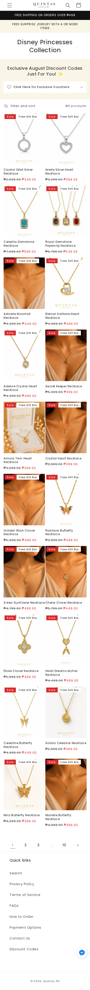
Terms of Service (25, 894)
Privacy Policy (22, 884)
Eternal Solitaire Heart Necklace (62, 316)
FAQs (14, 905)
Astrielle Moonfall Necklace (17, 316)
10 (64, 845)
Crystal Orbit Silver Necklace (18, 171)
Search (16, 873)
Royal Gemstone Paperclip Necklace (60, 243)
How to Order (21, 916)
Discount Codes (24, 949)
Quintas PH (51, 981)
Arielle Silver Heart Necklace (59, 171)
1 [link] (12, 845)
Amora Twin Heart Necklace (18, 460)
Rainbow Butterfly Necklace (59, 532)
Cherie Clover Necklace (63, 603)
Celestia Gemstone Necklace (19, 243)
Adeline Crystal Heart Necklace (20, 388)
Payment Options (25, 927)
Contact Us (20, 938)
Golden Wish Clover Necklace (19, 532)
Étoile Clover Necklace (21, 671)
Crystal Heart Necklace (63, 458)
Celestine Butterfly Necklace (18, 745)
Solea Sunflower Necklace (24, 603)
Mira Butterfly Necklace (22, 815)
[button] (9, 5)
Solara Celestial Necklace (65, 743)
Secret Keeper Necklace (63, 386)
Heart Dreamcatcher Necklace (61, 673)
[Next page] (77, 845)
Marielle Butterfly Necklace (58, 817)
